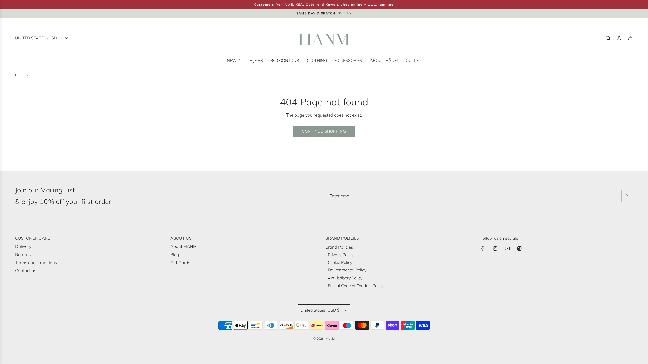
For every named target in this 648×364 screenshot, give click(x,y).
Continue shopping (324, 131)
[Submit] (627, 195)
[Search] (608, 38)
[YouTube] (507, 248)
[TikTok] (519, 248)
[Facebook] (483, 248)
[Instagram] (495, 248)
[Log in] (619, 38)
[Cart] (630, 38)
